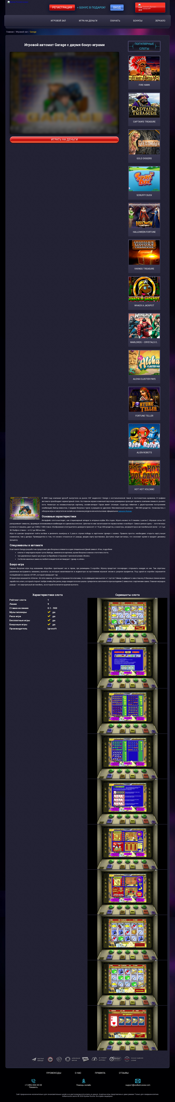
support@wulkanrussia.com (138, 1085)
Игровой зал (58, 20)
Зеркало (160, 20)
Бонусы (137, 20)
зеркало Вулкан (125, 511)
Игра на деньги (88, 20)
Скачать (115, 20)
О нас (78, 1073)
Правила (100, 1073)
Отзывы (124, 1073)
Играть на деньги (64, 139)
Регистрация (62, 7)
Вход (117, 7)
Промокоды (53, 1073)
